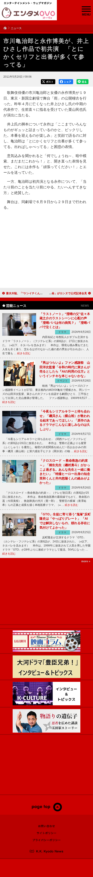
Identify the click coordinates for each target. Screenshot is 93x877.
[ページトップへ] (46, 810)
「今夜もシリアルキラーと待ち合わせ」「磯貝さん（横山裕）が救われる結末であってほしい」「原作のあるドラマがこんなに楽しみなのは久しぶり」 (65, 420)
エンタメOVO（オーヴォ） (28, 13)
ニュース (16, 28)
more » (85, 561)
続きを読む (24, 353)
